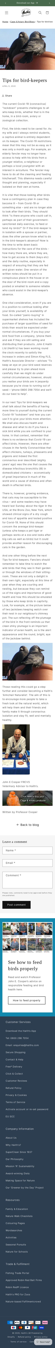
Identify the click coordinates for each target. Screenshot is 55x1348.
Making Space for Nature (20, 1180)
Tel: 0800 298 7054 (17, 1038)
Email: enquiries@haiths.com (22, 1045)
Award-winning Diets (18, 1173)
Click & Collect (14, 1073)
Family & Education (17, 1209)
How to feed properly (27, 1000)
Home (5, 22)
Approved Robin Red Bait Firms (24, 1280)
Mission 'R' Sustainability (20, 1166)
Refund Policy (14, 1088)
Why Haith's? (13, 1145)
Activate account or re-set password (27, 1109)
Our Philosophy (15, 1159)
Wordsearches (14, 1230)
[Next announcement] (49, 3)
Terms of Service (15, 1102)
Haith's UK (26, 1333)
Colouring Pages (15, 1223)
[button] (6, 12)
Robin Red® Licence (17, 1287)
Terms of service (18, 1342)
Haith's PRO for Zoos (18, 1294)
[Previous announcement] (5, 3)
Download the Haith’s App (21, 1030)
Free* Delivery (14, 1066)
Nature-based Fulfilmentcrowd (23, 1301)
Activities (11, 1237)
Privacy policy (41, 1337)
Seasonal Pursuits (16, 1244)
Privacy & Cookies (16, 1095)
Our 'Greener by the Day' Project (25, 1187)
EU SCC (10, 1116)
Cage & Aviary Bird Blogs (22, 22)
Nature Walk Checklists (19, 1216)
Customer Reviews (16, 1080)
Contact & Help (14, 1059)
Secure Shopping (15, 1052)
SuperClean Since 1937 (19, 1152)
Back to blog (29, 825)
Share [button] (8, 95)
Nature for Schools (17, 1251)
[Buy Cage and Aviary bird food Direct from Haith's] (27, 798)
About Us (11, 1137)
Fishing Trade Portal (17, 1273)
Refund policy (24, 1337)
